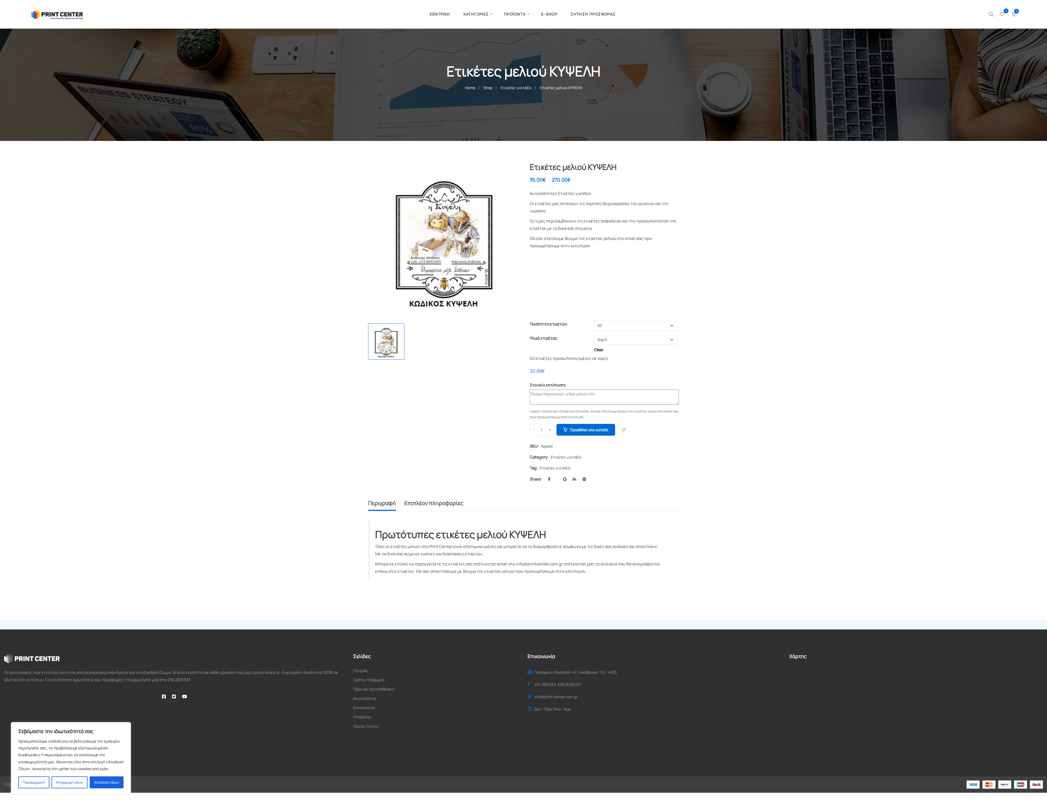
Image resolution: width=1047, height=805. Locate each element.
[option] (444, 239)
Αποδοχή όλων (106, 782)
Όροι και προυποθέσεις (374, 689)
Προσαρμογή (34, 782)
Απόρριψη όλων (69, 782)
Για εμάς (360, 670)
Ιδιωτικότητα (364, 698)
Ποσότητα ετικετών (548, 324)
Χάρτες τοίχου (365, 726)
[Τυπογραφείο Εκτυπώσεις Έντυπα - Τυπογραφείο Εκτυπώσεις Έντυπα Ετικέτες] (57, 13)
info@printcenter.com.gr (539, 564)
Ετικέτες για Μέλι (516, 87)
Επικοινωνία (364, 707)
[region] (71, 758)
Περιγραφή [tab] (382, 503)
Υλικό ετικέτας (543, 338)
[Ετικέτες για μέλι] (510, 173)
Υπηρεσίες (362, 716)
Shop (487, 87)
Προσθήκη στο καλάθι (589, 429)
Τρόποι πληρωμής (369, 679)
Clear (598, 349)
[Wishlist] (1002, 14)
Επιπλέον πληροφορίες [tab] (434, 503)
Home (470, 87)
